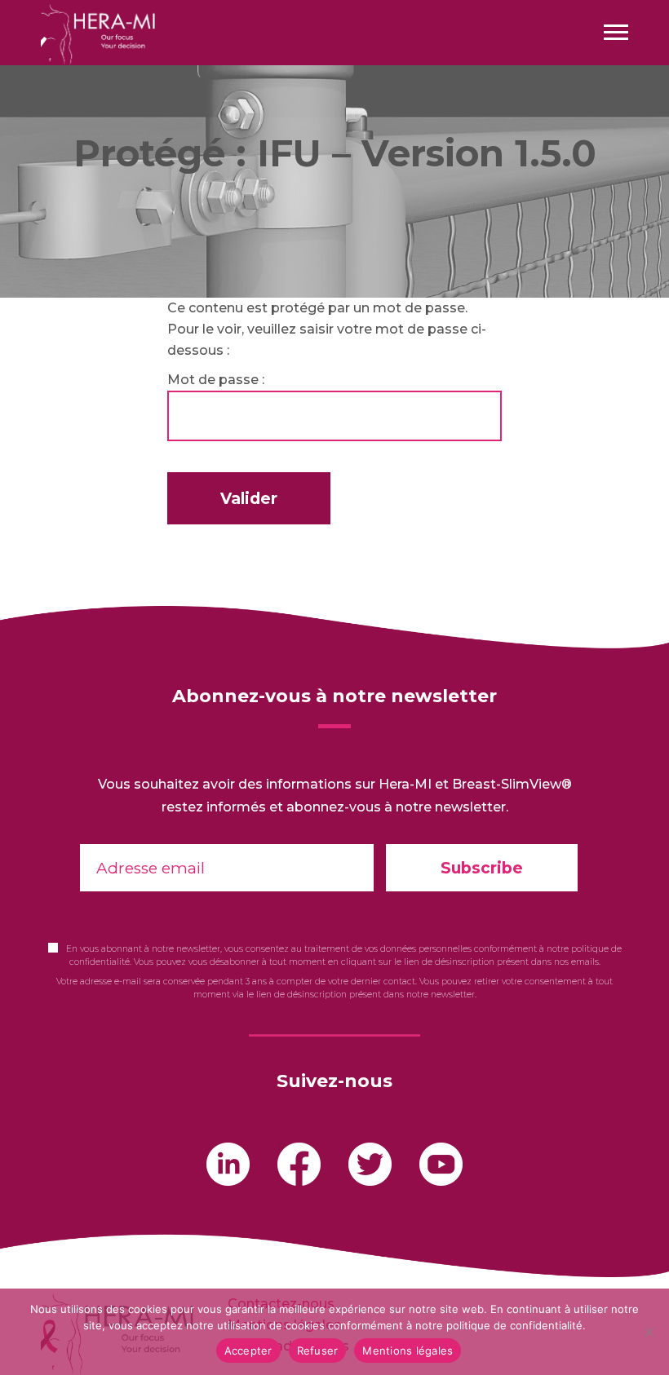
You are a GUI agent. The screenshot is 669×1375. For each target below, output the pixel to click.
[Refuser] (648, 1332)
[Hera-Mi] (98, 34)
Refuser (318, 1350)
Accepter (248, 1350)
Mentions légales (407, 1350)
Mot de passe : (215, 379)
